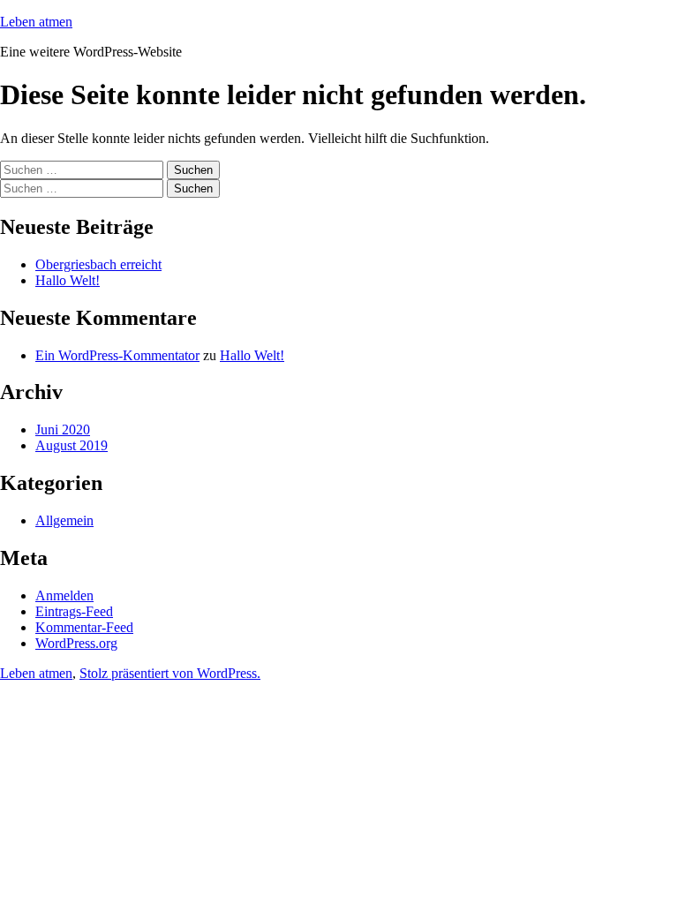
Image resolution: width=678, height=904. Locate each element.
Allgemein (64, 520)
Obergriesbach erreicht (98, 264)
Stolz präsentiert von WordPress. (169, 673)
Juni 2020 (62, 429)
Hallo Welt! (67, 280)
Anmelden (64, 595)
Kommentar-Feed (84, 627)
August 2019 (71, 445)
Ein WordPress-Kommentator (117, 355)
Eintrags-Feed (74, 611)
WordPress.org (76, 643)
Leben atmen (36, 21)
